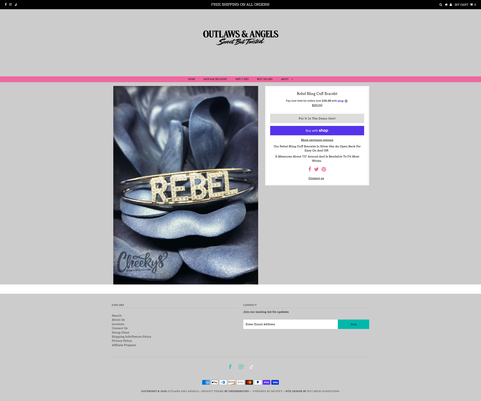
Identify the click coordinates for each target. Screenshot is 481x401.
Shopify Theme (212, 391)
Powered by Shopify (268, 391)
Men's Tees (242, 79)
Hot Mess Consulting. (323, 391)
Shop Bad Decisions (215, 79)
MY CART (465, 4)
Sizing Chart (120, 332)
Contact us (316, 178)
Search (117, 315)
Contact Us (120, 328)
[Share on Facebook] (309, 170)
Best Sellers (265, 79)
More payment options (317, 140)
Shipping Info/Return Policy (131, 336)
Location (118, 324)
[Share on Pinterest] (323, 170)
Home (191, 79)
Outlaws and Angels (183, 391)
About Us (118, 319)
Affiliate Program (124, 345)
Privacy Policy (122, 340)
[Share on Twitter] (316, 170)
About (285, 79)
